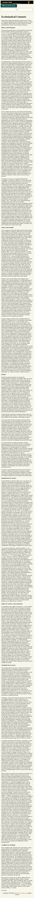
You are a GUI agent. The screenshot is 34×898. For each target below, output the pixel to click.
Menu (17, 9)
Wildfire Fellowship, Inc (21, 893)
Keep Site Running (9, 5)
